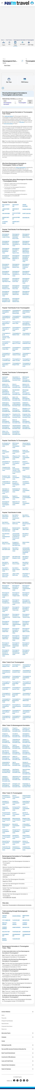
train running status (8, 123)
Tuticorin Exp (6, 98)
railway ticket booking (21, 167)
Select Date (30, 101)
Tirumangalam (22, 102)
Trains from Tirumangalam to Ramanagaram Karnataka (16, 905)
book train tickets (9, 116)
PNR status (21, 122)
